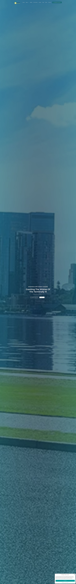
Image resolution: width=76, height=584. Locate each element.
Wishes (31, 2)
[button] (74, 574)
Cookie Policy (63, 582)
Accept (65, 580)
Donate (40, 2)
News (46, 2)
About (27, 2)
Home (24, 2)
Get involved (35, 2)
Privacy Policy (66, 582)
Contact (49, 2)
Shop (43, 2)
